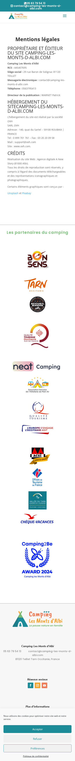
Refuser (37, 739)
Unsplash (13, 193)
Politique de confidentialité (36, 756)
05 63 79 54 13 (36, 3)
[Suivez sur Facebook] (30, 685)
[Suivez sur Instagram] (37, 685)
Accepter (37, 729)
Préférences (38, 748)
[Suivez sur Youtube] (44, 685)
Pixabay (26, 193)
